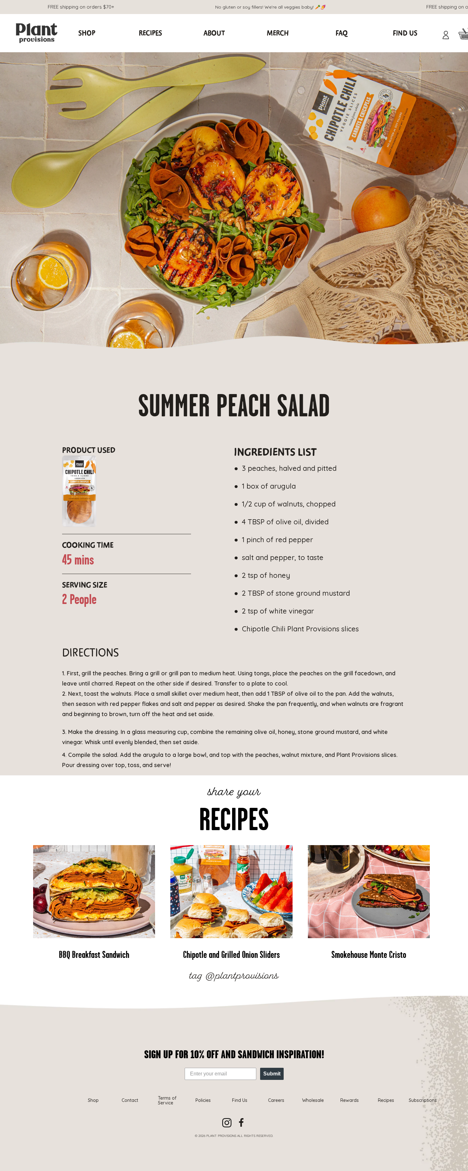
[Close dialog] (338, 503)
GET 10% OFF (290, 641)
